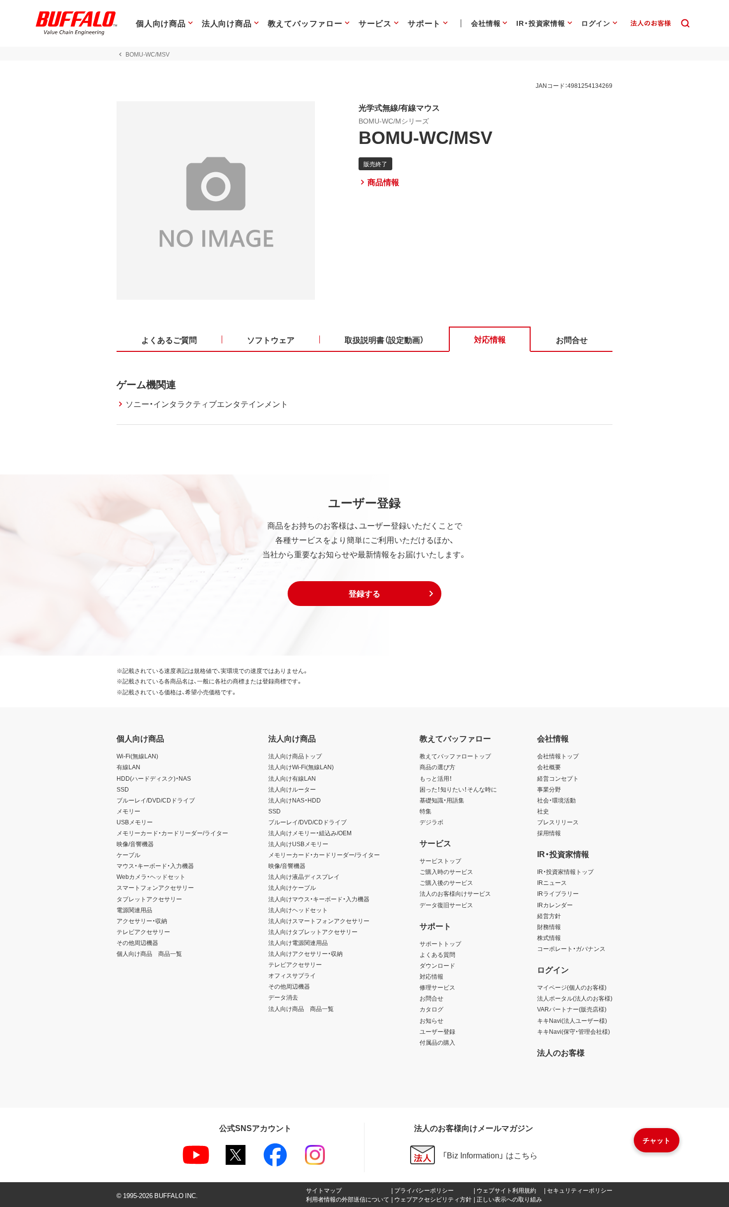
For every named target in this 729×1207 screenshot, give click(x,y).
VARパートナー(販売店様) (572, 1009)
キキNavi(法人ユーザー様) (572, 1020)
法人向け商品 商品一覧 (301, 1008)
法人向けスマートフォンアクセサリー (318, 920)
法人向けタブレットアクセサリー (313, 931)
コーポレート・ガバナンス (571, 948)
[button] (364, 593)
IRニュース (552, 882)
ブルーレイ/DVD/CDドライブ (156, 800)
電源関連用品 (134, 909)
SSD (123, 789)
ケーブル (128, 854)
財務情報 (549, 926)
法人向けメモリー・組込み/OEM (310, 832)
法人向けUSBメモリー (298, 843)
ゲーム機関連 (146, 384)
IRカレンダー (555, 904)
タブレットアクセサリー (149, 898)
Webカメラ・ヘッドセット (151, 876)
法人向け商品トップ (295, 755)
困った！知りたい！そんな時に (458, 789)
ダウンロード (437, 965)
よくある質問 (437, 954)
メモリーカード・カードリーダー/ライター (172, 832)
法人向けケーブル (292, 887)
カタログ (431, 1009)
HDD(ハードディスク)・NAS (154, 778)
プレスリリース (558, 821)
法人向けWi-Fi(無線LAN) (301, 766)
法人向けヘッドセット (298, 909)
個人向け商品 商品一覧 (149, 953)
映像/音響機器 (135, 843)
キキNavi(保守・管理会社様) (573, 1031)
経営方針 (549, 915)
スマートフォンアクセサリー (155, 887)
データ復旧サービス (446, 904)
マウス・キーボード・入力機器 (155, 865)
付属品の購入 (437, 1042)
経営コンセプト (558, 778)
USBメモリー (135, 821)
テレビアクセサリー (143, 931)
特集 (425, 810)
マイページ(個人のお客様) (572, 987)
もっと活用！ (436, 778)
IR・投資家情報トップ (565, 871)
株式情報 (549, 937)
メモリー (128, 810)
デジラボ (431, 821)
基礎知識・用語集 (442, 800)
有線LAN (128, 766)
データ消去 (283, 997)
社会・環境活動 (556, 800)
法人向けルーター (292, 789)
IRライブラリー (558, 893)
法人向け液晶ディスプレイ (304, 876)
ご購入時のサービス (446, 871)
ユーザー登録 (437, 1031)
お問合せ (431, 998)
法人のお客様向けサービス (455, 893)
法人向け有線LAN (292, 778)
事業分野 (549, 789)
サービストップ (440, 860)
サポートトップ (440, 943)
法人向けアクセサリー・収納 (305, 953)
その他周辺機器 (137, 942)
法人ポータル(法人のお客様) (574, 998)
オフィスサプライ (292, 975)
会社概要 (549, 766)
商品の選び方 (437, 766)
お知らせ (431, 1020)
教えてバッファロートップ (455, 755)
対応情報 (431, 976)
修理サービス (437, 987)
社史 (543, 810)
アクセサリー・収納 (142, 920)
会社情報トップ (558, 755)
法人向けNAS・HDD (294, 800)
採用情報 (549, 832)
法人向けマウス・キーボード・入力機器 (318, 898)
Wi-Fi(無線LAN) (137, 755)
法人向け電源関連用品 (298, 942)
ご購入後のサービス (446, 882)
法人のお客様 (561, 1052)
